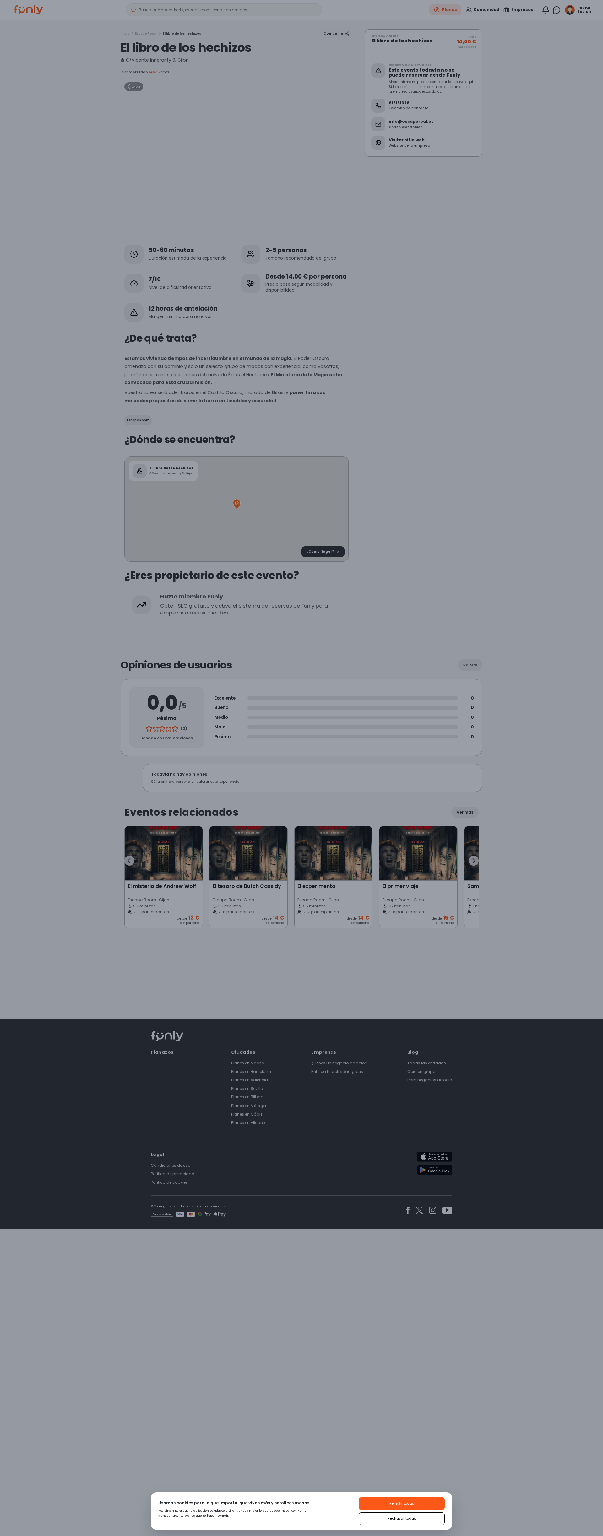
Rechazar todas (402, 1518)
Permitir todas (401, 1503)
